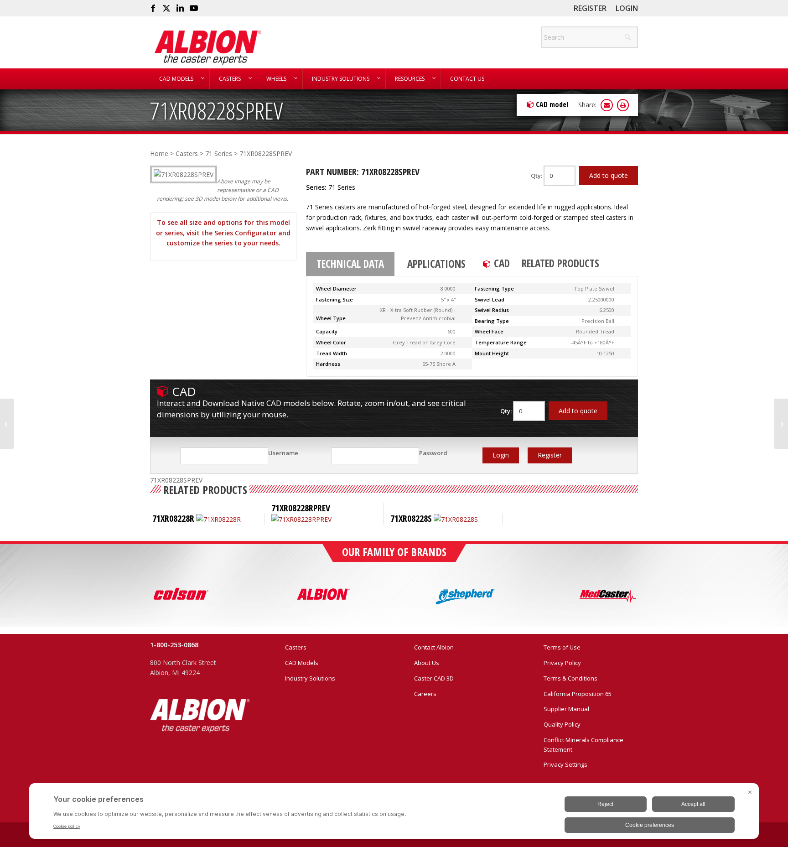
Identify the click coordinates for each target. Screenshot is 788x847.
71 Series (218, 153)
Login (627, 8)
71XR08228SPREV (216, 110)
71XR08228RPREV (300, 508)
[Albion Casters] (207, 47)
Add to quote (608, 175)
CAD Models (301, 663)
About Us (426, 663)
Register (590, 8)
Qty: (537, 175)
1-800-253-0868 (174, 644)
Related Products (560, 263)
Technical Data (350, 263)
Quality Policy (562, 724)
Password (433, 453)
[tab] (350, 264)
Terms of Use (562, 647)
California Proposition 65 (578, 694)
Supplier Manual (566, 709)
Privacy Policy (562, 663)
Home (159, 153)
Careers (425, 694)
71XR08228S (411, 518)
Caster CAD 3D (434, 678)
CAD (502, 263)
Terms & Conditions (570, 678)
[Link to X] (166, 8)
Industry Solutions (310, 678)
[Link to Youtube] (194, 8)
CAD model (552, 104)
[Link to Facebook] (153, 8)
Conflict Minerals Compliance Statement (583, 744)
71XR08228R (173, 518)
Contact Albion (434, 647)
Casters (187, 153)
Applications (436, 263)
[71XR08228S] (7, 424)
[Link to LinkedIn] (180, 8)
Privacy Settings (565, 764)
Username (283, 453)
